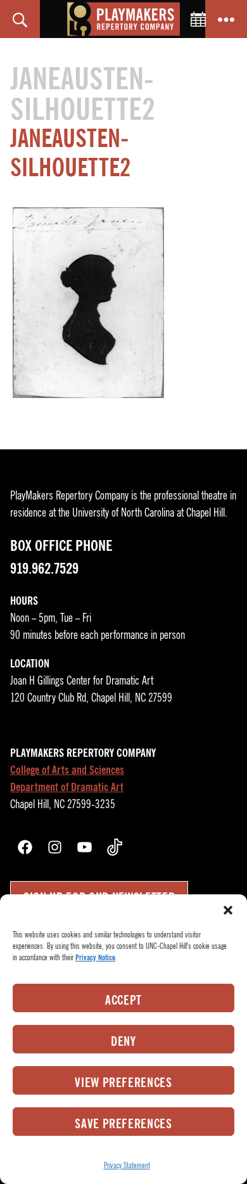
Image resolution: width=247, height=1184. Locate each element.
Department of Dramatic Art (67, 787)
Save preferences (123, 1124)
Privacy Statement (127, 1165)
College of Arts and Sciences (67, 770)
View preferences (123, 1082)
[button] (228, 910)
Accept (123, 1000)
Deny (123, 1041)
